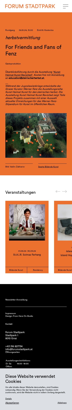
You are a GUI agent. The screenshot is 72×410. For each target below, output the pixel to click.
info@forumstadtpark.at (18, 349)
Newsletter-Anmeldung (16, 300)
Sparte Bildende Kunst (48, 167)
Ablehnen (62, 403)
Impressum (10, 313)
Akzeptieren (12, 403)
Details (8, 399)
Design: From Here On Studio (19, 316)
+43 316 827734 (14, 346)
